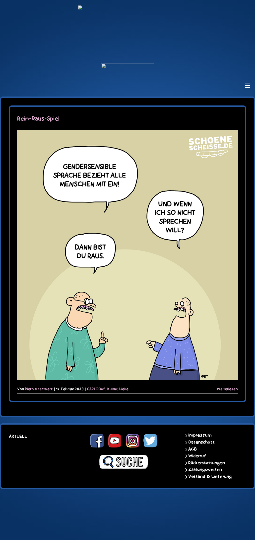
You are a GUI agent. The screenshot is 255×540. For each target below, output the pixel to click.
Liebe (123, 389)
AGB (192, 449)
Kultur (112, 389)
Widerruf (197, 456)
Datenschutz (201, 442)
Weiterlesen (227, 389)
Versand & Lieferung (210, 476)
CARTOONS (96, 389)
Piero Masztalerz (39, 389)
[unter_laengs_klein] (127, 66)
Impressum (200, 435)
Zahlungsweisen (205, 469)
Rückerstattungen (206, 463)
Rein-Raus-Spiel (38, 118)
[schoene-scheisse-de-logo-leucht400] (127, 8)
